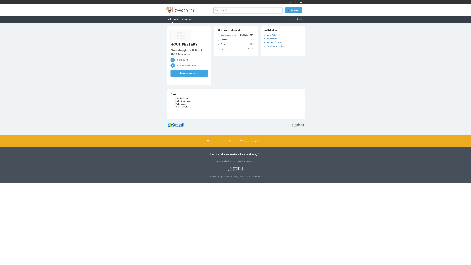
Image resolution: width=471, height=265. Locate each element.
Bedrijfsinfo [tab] (172, 19)
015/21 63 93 (182, 60)
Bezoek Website (189, 73)
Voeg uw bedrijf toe (251, 141)
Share (299, 19)
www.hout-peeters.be (186, 66)
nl (290, 2)
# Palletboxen (270, 39)
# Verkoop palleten (273, 42)
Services (232, 141)
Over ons (221, 141)
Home (210, 141)
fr (296, 2)
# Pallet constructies (274, 46)
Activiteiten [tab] (187, 19)
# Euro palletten (272, 35)
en (301, 2)
